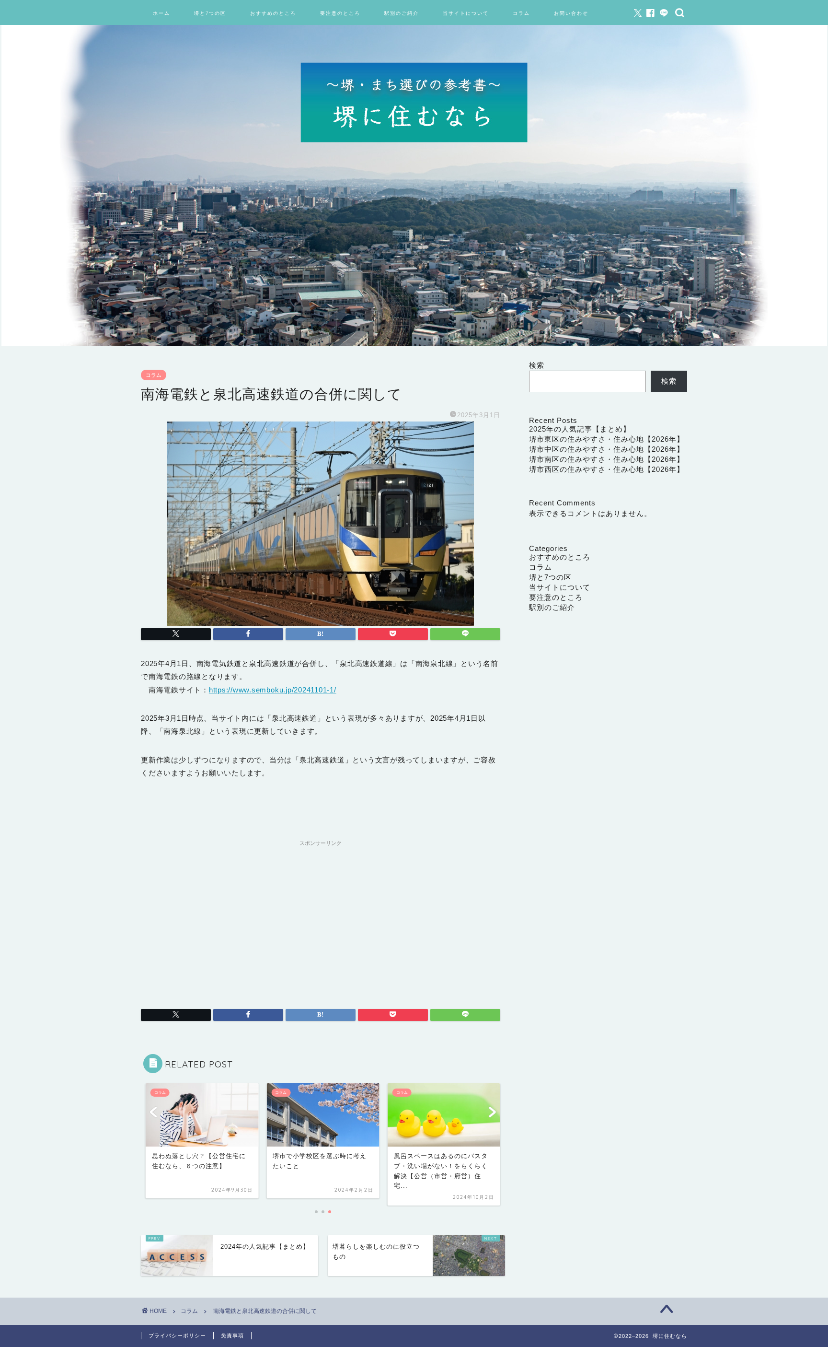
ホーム (161, 13)
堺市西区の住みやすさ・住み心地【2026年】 (606, 469)
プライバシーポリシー (177, 1335)
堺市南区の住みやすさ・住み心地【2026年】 (606, 459)
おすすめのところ (273, 13)
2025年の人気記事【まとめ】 (580, 429)
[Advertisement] (320, 918)
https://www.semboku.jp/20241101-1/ (272, 690)
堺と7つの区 (210, 13)
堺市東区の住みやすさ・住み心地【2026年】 (606, 439)
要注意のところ (340, 13)
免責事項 (232, 1335)
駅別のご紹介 (401, 13)
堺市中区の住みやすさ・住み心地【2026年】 (606, 449)
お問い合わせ (571, 13)
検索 (536, 365)
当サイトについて (466, 13)
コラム (521, 13)
